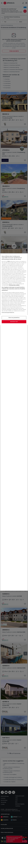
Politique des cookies (14, 285)
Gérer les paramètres (13, 317)
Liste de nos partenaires (8, 312)
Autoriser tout (14, 321)
